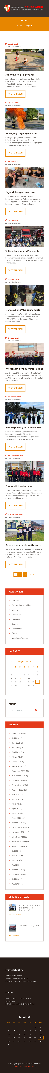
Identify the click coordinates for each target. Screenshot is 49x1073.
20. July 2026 (14, 935)
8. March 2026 (13, 338)
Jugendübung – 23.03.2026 (20, 192)
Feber (16, 761)
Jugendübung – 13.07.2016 (19, 75)
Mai (16, 747)
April (16, 752)
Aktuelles (16, 600)
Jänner (17, 766)
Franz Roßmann (14, 458)
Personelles (17, 629)
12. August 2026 (15, 915)
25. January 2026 (14, 397)
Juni (16, 743)
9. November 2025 (15, 514)
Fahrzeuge (16, 614)
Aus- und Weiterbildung (22, 605)
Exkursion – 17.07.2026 (29, 926)
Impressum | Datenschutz (24, 1066)
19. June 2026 (13, 103)
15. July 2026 (13, 44)
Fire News (16, 619)
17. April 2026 (13, 279)
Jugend (15, 624)
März (16, 757)
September (19, 785)
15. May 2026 (13, 220)
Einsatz (15, 610)
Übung (15, 633)
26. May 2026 (13, 161)
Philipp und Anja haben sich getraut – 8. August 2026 (29, 907)
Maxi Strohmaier (14, 47)
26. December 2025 (16, 456)
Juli (15, 738)
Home (19, 26)
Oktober (18, 780)
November (18, 776)
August (24, 661)
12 (20, 678)
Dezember (18, 771)
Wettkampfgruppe (20, 638)
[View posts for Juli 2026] (11, 661)
